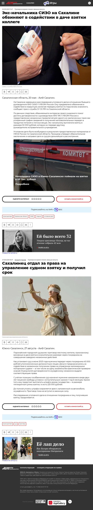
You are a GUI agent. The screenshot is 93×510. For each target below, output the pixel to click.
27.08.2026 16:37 (7, 260)
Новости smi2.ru (9, 253)
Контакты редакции (27, 468)
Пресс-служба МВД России (12, 86)
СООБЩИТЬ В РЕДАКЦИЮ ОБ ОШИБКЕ (49, 468)
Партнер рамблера (27, 501)
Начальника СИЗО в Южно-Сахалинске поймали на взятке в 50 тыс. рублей (51, 178)
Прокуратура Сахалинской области (15, 337)
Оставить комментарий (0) (73, 199)
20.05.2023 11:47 (7, 9)
